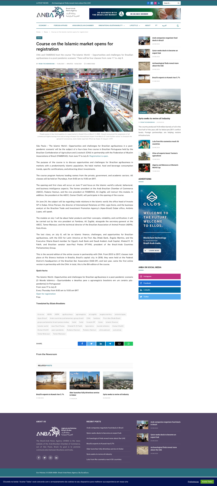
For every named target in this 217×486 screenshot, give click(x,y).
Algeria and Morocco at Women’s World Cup (165, 166)
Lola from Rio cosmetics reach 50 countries (165, 142)
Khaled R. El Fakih (75, 326)
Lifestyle (134, 25)
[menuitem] (156, 25)
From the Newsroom (47, 64)
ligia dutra (89, 326)
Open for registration (46, 294)
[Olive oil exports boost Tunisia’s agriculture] (144, 156)
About (147, 25)
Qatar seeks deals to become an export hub (165, 52)
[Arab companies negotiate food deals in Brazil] (144, 40)
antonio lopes (120, 314)
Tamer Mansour (44, 334)
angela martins (106, 314)
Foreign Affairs (60, 25)
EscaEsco (84, 473)
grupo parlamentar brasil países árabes (53, 322)
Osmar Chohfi (117, 326)
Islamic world (43, 326)
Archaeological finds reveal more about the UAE (71, 3)
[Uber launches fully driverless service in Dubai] (85, 380)
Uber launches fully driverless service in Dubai (84, 394)
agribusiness (67, 314)
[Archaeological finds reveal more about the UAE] (144, 66)
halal (74, 322)
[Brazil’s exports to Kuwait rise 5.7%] (51, 380)
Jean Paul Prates (58, 326)
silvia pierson (104, 330)
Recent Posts (94, 421)
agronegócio (81, 314)
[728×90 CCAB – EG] (135, 19)
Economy (43, 25)
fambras (96, 318)
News (39, 38)
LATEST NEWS (42, 3)
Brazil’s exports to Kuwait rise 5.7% (50, 394)
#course (41, 314)
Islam (100, 322)
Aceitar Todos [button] (207, 482)
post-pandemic (58, 330)
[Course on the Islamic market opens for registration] (84, 100)
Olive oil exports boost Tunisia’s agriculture (165, 154)
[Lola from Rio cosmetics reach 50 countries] (144, 144)
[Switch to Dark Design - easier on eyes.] (177, 26)
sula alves (117, 330)
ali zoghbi (93, 314)
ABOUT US (41, 421)
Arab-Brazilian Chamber (83, 25)
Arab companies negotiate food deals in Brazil (164, 39)
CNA (88, 318)
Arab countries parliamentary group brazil (67, 318)
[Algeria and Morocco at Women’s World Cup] (144, 168)
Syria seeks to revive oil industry (116, 394)
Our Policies (40, 473)
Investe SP (91, 322)
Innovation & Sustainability (111, 25)
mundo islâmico (103, 326)
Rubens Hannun (73, 330)
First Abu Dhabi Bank (111, 318)
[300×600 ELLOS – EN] (160, 223)
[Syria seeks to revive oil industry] (118, 380)
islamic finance (112, 322)
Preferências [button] (193, 482)
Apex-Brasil (42, 318)
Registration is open (98, 156)
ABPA (49, 314)
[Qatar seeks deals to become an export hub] (144, 53)
